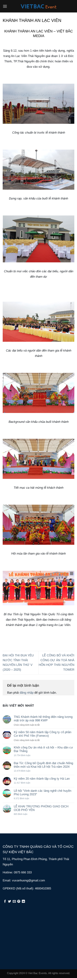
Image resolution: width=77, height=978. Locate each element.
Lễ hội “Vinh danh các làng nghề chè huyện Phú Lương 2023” (42, 792)
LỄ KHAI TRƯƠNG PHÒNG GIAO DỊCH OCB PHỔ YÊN (41, 808)
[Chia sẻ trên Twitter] (9, 901)
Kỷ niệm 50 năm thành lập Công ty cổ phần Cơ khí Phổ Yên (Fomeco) (42, 733)
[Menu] (5, 6)
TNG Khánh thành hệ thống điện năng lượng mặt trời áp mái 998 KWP (43, 718)
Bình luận (22, 755)
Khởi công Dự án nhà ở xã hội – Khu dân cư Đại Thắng (43, 749)
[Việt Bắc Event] (38, 6)
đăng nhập (26, 692)
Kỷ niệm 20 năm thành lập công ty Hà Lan (42, 778)
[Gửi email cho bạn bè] (14, 901)
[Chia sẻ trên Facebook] (4, 901)
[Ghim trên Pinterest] (18, 901)
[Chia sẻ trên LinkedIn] (23, 901)
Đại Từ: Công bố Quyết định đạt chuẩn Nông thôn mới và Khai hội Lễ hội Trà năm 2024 (43, 764)
